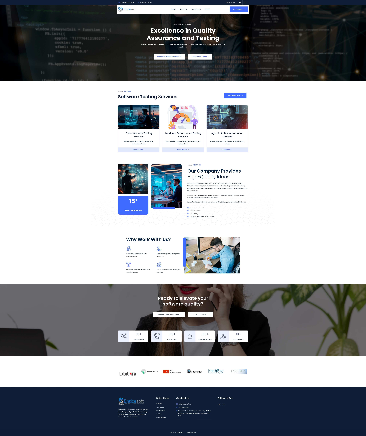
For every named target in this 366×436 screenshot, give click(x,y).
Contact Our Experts (199, 314)
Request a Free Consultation (168, 57)
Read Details (138, 150)
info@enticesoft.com (127, 2)
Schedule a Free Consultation (168, 314)
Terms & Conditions (176, 432)
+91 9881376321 (146, 2)
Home (173, 9)
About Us (183, 9)
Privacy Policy (191, 432)
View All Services (234, 95)
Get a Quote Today (199, 57)
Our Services (196, 9)
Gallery (207, 9)
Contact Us (237, 9)
